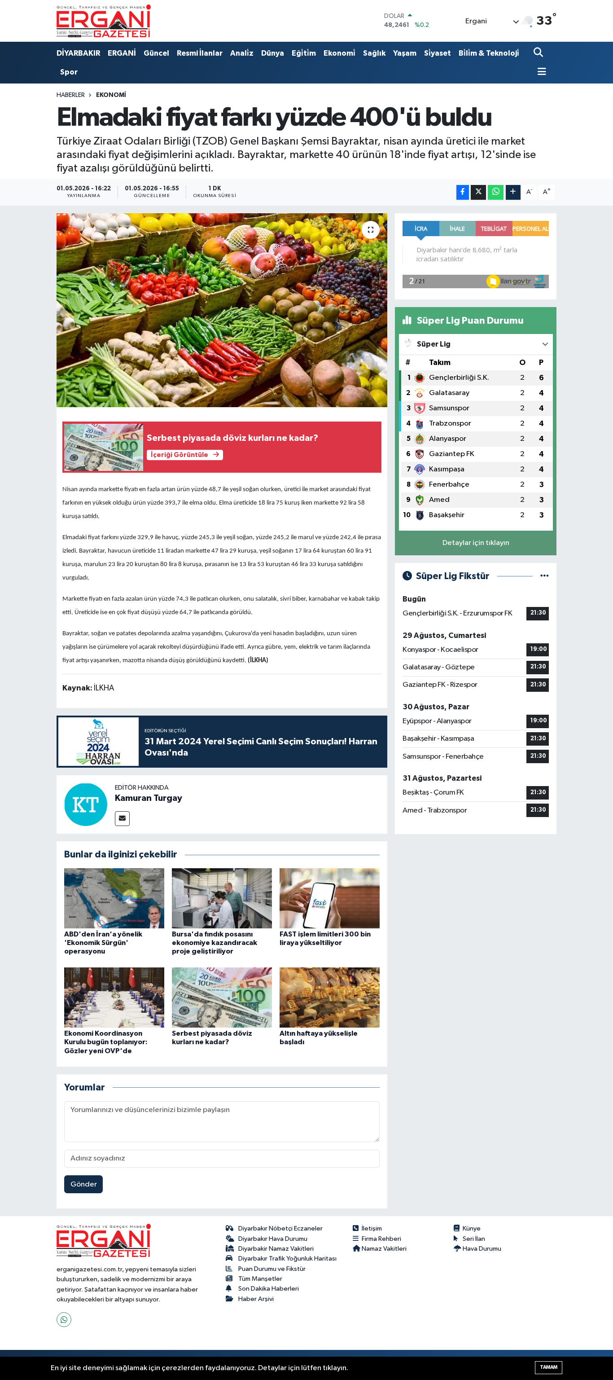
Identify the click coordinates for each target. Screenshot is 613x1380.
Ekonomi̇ (339, 53)
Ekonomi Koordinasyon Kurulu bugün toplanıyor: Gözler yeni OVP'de (106, 1042)
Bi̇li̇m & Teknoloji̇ (489, 53)
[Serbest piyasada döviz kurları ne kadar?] (222, 997)
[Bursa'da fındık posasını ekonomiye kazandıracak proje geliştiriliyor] (222, 898)
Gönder (83, 1184)
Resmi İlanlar (200, 53)
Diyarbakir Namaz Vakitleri (276, 1248)
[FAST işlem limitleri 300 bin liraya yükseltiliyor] (330, 898)
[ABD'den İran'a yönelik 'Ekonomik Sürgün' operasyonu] (114, 898)
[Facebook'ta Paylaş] (462, 192)
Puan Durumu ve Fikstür (272, 1269)
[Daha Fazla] (513, 192)
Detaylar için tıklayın (475, 543)
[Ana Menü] (540, 72)
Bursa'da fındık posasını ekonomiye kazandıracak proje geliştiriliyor (214, 943)
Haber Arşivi (256, 1299)
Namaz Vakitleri (384, 1248)
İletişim (372, 1228)
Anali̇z (242, 53)
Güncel (156, 53)
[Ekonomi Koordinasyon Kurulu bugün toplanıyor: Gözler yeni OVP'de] (114, 997)
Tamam (548, 1367)
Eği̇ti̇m (304, 53)
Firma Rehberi (381, 1238)
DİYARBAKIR (78, 53)
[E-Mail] (122, 818)
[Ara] (539, 53)
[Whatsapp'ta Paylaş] (496, 192)
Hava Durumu (482, 1248)
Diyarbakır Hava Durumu (272, 1238)
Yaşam (404, 53)
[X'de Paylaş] (478, 192)
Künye (472, 1228)
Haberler (71, 95)
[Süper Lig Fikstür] (544, 576)
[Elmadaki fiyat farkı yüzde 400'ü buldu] (222, 310)
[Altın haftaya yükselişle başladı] (330, 997)
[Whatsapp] (64, 1319)
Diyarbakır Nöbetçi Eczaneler (280, 1228)
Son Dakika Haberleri (268, 1288)
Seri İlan (474, 1238)
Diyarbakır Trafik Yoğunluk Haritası (287, 1258)
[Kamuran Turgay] (85, 804)
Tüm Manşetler (260, 1278)
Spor (69, 72)
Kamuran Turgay (148, 798)
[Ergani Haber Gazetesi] (104, 21)
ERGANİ (122, 53)
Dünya (272, 53)
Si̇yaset (437, 53)
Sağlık (374, 53)
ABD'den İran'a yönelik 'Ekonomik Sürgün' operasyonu (103, 943)
